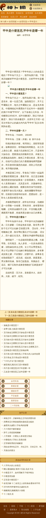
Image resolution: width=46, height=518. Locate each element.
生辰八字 (14, 17)
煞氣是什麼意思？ (11, 325)
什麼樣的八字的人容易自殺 (15, 440)
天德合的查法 (9, 450)
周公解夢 (23, 17)
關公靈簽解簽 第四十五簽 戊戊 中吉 (18, 469)
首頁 (3, 13)
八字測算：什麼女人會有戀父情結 (18, 436)
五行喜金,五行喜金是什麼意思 (16, 357)
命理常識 (23, 21)
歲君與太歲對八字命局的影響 (16, 425)
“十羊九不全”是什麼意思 (14, 361)
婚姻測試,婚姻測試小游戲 (14, 490)
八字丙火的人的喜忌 (12, 465)
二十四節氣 (14, 405)
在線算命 (37, 5)
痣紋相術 (33, 17)
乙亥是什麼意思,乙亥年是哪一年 (17, 372)
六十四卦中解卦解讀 (12, 429)
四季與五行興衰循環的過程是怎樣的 (19, 422)
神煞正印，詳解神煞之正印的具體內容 (20, 418)
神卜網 (3, 21)
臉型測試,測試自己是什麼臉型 (16, 364)
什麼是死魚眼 (9, 476)
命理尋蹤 (29, 13)
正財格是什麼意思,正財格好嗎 (16, 350)
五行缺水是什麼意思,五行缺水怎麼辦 (19, 340)
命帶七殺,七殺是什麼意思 (14, 329)
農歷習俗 (15, 401)
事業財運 (15, 386)
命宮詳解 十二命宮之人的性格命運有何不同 (22, 483)
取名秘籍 (25, 509)
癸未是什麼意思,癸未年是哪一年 (24, 312)
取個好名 (20, 13)
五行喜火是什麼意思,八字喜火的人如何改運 (22, 354)
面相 (13, 506)
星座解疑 (4, 17)
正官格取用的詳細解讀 (13, 443)
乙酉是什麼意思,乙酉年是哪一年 (24, 315)
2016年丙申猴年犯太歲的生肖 (16, 487)
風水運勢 (10, 13)
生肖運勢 (38, 13)
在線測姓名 (37, 8)
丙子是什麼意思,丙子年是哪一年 (17, 368)
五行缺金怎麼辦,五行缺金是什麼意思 (19, 332)
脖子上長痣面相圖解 (12, 432)
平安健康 (15, 396)
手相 (21, 506)
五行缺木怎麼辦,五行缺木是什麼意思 (19, 336)
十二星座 (31, 506)
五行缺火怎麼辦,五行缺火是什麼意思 (19, 343)
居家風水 (13, 509)
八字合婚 (37, 509)
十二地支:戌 (8, 494)
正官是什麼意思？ (11, 480)
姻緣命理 (15, 391)
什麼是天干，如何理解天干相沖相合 (19, 472)
